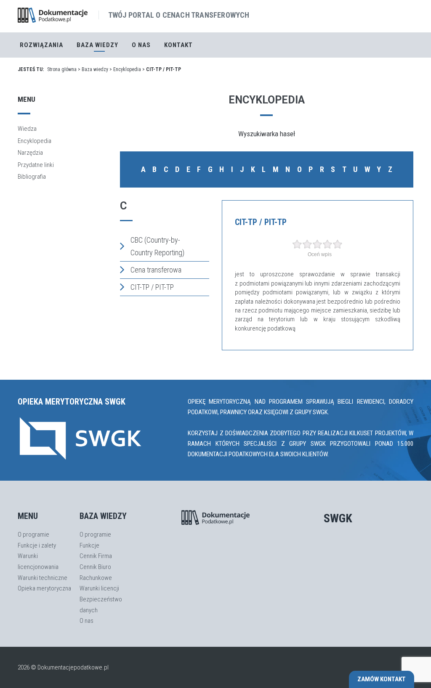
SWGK (338, 518)
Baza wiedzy (95, 69)
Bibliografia (32, 176)
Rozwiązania (41, 45)
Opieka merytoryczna (44, 588)
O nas (141, 45)
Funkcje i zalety (37, 545)
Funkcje (89, 545)
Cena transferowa (155, 269)
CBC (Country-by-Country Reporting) (157, 246)
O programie (33, 534)
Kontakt (178, 45)
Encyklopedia (127, 69)
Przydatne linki (36, 165)
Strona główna (62, 69)
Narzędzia (30, 152)
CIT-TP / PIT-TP (152, 287)
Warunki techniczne (42, 578)
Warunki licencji (99, 588)
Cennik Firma (96, 556)
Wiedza (27, 128)
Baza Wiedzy (97, 45)
